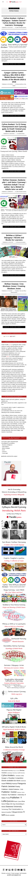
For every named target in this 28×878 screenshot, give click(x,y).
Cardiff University (21, 772)
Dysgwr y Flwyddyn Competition (12, 778)
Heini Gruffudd (22, 422)
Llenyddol (3, 377)
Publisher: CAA (18, 789)
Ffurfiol (24, 376)
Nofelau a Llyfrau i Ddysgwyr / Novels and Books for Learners (14, 237)
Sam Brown (9, 432)
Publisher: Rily (5, 795)
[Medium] (18, 870)
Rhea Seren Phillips (15, 430)
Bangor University (16, 770)
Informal (10, 387)
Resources (18, 84)
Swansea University (14, 807)
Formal (14, 387)
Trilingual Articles (17, 812)
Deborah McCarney (12, 420)
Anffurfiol (20, 376)
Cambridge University (12, 772)
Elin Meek (11, 422)
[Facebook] (3, 870)
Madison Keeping (11, 425)
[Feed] (24, 870)
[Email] (21, 870)
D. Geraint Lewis (19, 775)
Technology (4, 809)
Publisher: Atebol (7, 789)
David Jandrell (22, 418)
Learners (24, 27)
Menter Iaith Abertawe (14, 427)
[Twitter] (6, 870)
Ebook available (7, 781)
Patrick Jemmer (13, 428)
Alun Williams (6, 415)
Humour (14, 783)
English (13, 336)
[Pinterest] (12, 870)
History (9, 783)
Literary (18, 387)
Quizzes (10, 801)
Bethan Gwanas (13, 415)
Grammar (23, 780)
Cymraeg (7, 336)
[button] (25, 824)
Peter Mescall (21, 428)
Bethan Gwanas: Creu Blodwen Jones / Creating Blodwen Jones (14, 286)
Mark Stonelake (19, 425)
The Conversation (14, 809)
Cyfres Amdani (19, 27)
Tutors (23, 133)
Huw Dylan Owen (5, 423)
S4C (11, 804)
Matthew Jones (5, 427)
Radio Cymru (17, 801)
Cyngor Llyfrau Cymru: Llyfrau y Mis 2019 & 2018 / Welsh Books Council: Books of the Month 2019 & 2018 (14, 77)
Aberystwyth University (7, 770)
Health (3, 783)
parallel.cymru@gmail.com (14, 875)
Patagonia (22, 783)
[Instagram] (15, 870)
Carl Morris (20, 415)
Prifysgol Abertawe (5, 430)
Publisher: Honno (20, 792)
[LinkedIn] (9, 870)
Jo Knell (20, 423)
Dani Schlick (16, 418)
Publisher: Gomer (9, 792)
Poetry (17, 786)
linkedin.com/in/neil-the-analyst (9, 456)
